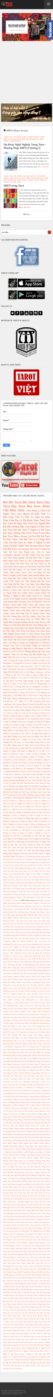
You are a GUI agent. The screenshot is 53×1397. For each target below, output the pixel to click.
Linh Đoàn (21, 751)
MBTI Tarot (22, 180)
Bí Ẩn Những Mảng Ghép (37, 970)
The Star (6, 1237)
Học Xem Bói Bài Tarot (15, 529)
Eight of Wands (8, 877)
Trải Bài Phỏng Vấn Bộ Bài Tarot (21, 1289)
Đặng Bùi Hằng (17, 950)
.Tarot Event (38, 533)
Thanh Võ (23, 1225)
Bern (48, 956)
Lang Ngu (39, 1076)
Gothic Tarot (12, 566)
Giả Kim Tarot (14, 748)
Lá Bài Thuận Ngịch (21, 1096)
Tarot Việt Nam (26, 927)
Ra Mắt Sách (24, 1175)
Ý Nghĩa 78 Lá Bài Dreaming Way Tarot (33, 701)
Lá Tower (21, 771)
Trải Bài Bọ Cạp (12, 1278)
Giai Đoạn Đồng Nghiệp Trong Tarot (26, 710)
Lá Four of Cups (33, 815)
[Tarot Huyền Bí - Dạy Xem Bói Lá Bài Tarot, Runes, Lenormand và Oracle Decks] (7, 4)
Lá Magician (8, 607)
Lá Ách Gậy (24, 774)
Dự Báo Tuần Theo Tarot (14, 631)
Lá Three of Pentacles (42, 768)
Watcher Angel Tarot (35, 1322)
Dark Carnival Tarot (14, 997)
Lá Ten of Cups (44, 827)
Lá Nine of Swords (33, 760)
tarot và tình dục (41, 1339)
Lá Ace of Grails (35, 1093)
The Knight (29, 1234)
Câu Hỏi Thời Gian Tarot (17, 871)
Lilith (20, 1079)
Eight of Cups (31, 874)
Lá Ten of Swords (16, 766)
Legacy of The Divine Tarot (29, 566)
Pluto (48, 1167)
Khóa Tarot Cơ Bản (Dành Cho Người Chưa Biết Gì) (26, 1070)
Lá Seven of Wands (34, 763)
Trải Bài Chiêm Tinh (19, 545)
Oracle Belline (18, 1152)
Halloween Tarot (35, 1032)
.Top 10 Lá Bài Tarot (42, 666)
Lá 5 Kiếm (42, 804)
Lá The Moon (15, 768)
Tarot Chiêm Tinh (36, 1202)
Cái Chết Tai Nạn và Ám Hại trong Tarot (32, 988)
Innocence (16, 1064)
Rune (5, 1184)
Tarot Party (10, 1216)
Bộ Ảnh (15, 789)
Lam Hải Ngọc (29, 1076)
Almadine (18, 953)
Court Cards (36, 789)
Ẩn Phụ (47, 783)
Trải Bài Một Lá (38, 1287)
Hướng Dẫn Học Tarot (40, 581)
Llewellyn (6, 1082)
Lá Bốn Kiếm (43, 1096)
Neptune (10, 1140)
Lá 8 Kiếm (42, 754)
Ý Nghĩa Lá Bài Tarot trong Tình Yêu (24, 1357)
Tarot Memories (8, 1213)
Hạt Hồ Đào (46, 1055)
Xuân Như (28, 1325)
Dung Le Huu (24, 1006)
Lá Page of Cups (29, 675)
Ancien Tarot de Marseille (32, 953)
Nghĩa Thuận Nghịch (42, 1143)
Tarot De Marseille (34, 602)
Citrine (18, 982)
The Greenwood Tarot (10, 1231)
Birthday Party (8, 959)
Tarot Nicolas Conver (33, 1213)
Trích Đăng (15, 1269)
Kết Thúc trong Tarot (31, 892)
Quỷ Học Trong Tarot (36, 587)
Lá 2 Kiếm (11, 754)
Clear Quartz (26, 982)
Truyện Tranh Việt (29, 1266)
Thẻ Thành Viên (44, 1254)
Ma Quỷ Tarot (40, 1123)
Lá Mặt (14, 1105)
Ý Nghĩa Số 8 (34, 1360)
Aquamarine (28, 956)
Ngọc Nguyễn (12, 698)
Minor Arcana (20, 536)
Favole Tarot (23, 877)
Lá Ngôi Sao (31, 751)
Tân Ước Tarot (22, 1304)
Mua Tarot (17, 510)
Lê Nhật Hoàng (42, 1114)
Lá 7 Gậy (26, 754)
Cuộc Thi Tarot (31, 985)
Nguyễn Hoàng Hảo (10, 1146)
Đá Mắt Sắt (16, 1363)
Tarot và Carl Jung (12, 182)
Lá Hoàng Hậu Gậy (21, 686)
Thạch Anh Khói (44, 1248)
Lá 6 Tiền (34, 806)
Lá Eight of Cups (17, 1099)
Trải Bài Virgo (42, 1298)
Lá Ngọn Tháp (34, 1105)
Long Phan (44, 892)
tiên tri (5, 947)
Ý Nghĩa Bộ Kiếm (32, 1348)
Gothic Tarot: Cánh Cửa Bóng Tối (30, 572)
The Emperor (29, 1228)
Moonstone (21, 1131)
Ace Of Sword (45, 950)
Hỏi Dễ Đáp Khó (30, 1061)
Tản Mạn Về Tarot (15, 850)
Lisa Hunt (27, 1079)
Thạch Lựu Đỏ (8, 1254)
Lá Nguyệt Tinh (23, 1105)
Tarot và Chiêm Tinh (42, 842)
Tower (23, 1263)
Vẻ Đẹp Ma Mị (33, 1319)
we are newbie (38, 1342)
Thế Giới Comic (24, 1257)
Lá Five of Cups (36, 812)
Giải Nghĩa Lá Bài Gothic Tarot (19, 1026)
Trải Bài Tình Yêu (29, 1298)
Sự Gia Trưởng (21, 1196)
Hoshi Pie (26, 1047)
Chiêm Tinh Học (25, 789)
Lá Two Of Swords (33, 771)
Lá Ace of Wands (21, 757)
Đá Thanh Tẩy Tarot (14, 856)
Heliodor (31, 1038)
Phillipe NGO (18, 918)
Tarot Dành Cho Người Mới (26, 628)
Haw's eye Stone (21, 1038)
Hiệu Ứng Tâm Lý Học (11, 1044)
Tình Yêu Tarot (38, 607)
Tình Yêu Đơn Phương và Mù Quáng (23, 1310)
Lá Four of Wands (32, 894)
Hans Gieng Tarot (30, 1035)
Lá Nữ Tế (6, 1108)
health (9, 1330)
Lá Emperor (38, 672)
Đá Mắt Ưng (34, 1363)
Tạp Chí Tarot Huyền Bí (27, 1313)
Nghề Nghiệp (15, 141)
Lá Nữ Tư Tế (16, 675)
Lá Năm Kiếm (45, 1105)
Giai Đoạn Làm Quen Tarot (38, 631)
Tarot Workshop (38, 927)
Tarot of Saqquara (9, 1219)
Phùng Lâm (29, 552)
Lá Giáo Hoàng (16, 818)
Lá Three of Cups (16, 833)
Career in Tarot (30, 976)
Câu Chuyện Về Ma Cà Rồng (25, 991)
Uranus (29, 1316)
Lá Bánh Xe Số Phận (36, 757)
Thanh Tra (15, 1225)
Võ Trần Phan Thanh (20, 1319)
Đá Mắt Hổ (7, 1363)
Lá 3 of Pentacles (38, 1088)
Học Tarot (18, 506)
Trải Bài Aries (20, 1275)
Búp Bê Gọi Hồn (32, 859)
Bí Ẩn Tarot (14, 859)
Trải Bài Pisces (39, 1289)
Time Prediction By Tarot (25, 1260)
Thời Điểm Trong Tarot (11, 935)
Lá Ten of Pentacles (10, 830)
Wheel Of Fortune (18, 941)
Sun (11, 924)
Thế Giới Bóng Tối (10, 1257)
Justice (18, 1067)
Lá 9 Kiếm (43, 809)
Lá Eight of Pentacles (31, 1099)
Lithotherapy (8, 637)
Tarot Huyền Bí (25, 513)
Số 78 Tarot (11, 1196)
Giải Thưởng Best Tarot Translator (20, 1029)
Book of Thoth (28, 704)
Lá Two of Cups (34, 730)
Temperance (46, 1222)
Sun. (4, 1190)
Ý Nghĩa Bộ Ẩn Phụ (14, 1351)
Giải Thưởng (28, 883)
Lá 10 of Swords (15, 1088)
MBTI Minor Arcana (30, 139)
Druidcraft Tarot (19, 874)
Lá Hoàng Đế (17, 663)
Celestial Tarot (45, 862)
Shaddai (19, 1184)
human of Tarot (25, 1330)
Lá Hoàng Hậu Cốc (20, 719)
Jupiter (13, 1067)
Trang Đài (30, 1263)
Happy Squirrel (44, 1035)
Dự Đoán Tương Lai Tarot (34, 645)
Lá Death (13, 643)
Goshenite (22, 1032)
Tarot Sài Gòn (27, 1216)
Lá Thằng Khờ (9, 587)
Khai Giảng (32, 1067)
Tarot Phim (18, 1216)
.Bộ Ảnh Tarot (16, 552)
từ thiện (29, 1342)
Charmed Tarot (17, 979)
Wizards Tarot (19, 853)
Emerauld (39, 1008)
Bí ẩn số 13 (22, 859)
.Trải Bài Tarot (25, 539)
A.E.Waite (25, 742)
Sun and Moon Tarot (42, 698)
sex (9, 1336)
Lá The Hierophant (28, 897)
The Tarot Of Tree (9, 932)
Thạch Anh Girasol (30, 1248)
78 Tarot (17, 742)
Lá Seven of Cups (21, 824)
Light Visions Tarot (42, 605)
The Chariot (31, 1225)
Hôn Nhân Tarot (39, 1052)
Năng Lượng (25, 1149)
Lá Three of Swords (10, 771)
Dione (16, 1006)
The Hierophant (24, 1231)
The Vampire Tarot (10, 1240)
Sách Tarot (30, 1193)
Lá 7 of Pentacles (44, 1090)
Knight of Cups (17, 892)
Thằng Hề (10, 666)
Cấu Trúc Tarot (44, 871)
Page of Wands (44, 1152)
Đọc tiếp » (27, 207)
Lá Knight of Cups (14, 897)
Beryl (12, 681)
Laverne (6, 1079)
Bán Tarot (34, 506)
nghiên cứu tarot (30, 1333)
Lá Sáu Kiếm (23, 1108)
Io (21, 1064)
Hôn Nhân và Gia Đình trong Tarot (16, 889)
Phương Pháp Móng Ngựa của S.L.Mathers (19, 1161)
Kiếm (8, 1076)
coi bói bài (36, 1328)
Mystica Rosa (12, 1134)
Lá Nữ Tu (29, 690)
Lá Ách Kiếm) (30, 1114)
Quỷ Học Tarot (12, 1172)
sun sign (44, 1336)
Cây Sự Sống (33, 871)
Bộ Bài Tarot (43, 536)
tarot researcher (44, 944)
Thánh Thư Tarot (16, 1248)
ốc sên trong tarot (16, 1368)
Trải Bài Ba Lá (9, 701)
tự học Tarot (38, 783)
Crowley (40, 865)
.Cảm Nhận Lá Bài (35, 510)
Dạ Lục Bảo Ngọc (35, 1006)
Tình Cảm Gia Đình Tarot (37, 1304)
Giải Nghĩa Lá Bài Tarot (15, 883)
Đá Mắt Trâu (25, 1363)
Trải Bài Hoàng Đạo (12, 616)
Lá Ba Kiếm (46, 1093)
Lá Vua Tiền (23, 733)
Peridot (17, 1155)
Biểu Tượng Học (43, 590)
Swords (9, 1190)
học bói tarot (21, 944)
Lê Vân (17, 900)
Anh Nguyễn (17, 704)
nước (45, 1333)
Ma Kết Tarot (29, 1123)
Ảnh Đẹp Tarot (16, 1366)
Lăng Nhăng (37, 1117)
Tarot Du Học (38, 1205)
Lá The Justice (45, 1108)
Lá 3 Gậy (33, 801)
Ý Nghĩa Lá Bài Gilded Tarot (24, 596)
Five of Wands (19, 1014)
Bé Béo (36, 704)
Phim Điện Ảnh (14, 1158)
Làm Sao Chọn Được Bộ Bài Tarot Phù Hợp (27, 1085)
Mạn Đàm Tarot (37, 1134)
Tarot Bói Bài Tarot (39, 780)
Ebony (20, 1008)
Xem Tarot (43, 941)
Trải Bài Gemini (33, 1281)
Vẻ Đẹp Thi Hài (44, 1319)
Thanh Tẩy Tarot (22, 581)
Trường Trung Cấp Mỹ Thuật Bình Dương (21, 1272)
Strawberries (41, 1187)
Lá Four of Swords (18, 760)
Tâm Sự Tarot (12, 1304)
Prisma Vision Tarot (41, 613)
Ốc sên (32, 1366)
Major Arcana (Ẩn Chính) (35, 1126)
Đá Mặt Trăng (45, 1363)
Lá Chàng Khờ (42, 539)
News (41, 733)
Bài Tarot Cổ (34, 968)
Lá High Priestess (15, 716)
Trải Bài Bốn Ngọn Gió (27, 1278)
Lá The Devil (24, 830)
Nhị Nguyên (39, 1146)
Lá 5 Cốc (34, 804)
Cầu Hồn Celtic (37, 994)
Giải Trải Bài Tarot (39, 1029)
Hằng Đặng (45, 584)
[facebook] (17, 313)
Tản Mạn (40, 1313)
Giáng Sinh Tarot (38, 1020)
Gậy (27, 1032)
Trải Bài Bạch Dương (33, 1275)
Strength (35, 839)
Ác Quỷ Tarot (24, 1345)
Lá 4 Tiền (26, 804)
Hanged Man (17, 1035)
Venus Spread (38, 1316)
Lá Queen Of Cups (40, 690)
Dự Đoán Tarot (36, 792)
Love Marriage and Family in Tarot (32, 1082)
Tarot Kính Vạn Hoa (42, 1210)
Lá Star (44, 725)
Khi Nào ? (40, 1067)
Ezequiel (23, 1011)
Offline (9, 918)
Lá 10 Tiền (10, 801)
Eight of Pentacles (43, 874)
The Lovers (12, 848)
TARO (9, 1202)
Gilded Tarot (27, 578)
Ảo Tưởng (25, 1366)
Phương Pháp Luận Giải (35, 651)
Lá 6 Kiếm (26, 806)
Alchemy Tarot (8, 953)
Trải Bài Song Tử (9, 1295)
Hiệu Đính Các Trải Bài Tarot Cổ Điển (35, 748)
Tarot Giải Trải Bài (17, 1208)
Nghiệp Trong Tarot (32, 1140)
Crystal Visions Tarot (42, 745)
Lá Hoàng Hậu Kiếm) (31, 818)
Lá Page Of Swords (10, 725)
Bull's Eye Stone (26, 959)
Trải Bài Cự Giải (20, 1281)
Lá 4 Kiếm (18, 804)
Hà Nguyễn (31, 1050)
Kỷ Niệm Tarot (17, 1076)
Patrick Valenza (8, 1155)
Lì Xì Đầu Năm (15, 1117)
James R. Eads (39, 1064)
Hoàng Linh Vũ (35, 1047)
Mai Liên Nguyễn (17, 1126)
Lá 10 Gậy (40, 751)
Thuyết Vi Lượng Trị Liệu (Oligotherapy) (30, 1246)
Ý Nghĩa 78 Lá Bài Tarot (30, 739)
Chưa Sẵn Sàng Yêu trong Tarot (34, 979)
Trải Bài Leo (35, 1284)
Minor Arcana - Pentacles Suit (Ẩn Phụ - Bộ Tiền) (32, 906)
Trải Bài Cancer (41, 1278)
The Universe (45, 1237)
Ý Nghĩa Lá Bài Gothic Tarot (20, 575)
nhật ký (39, 1333)
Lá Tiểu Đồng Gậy (18, 695)
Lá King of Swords (17, 690)
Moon (14, 1131)
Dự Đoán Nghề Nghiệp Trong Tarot (29, 137)
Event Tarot (14, 1011)
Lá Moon (46, 722)
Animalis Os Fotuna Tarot (13, 956)
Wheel (10, 853)
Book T (5, 669)
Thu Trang (27, 932)
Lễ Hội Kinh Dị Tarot (30, 1120)
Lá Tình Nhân (15, 625)
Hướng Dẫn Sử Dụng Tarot (32, 622)
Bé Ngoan (24, 970)
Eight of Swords (29, 1008)
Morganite (29, 1131)
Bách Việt (16, 970)
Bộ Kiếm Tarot (36, 973)
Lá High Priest (25, 1102)
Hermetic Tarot (17, 886)
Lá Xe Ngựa (33, 733)
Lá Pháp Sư (21, 587)
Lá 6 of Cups (12, 1090)
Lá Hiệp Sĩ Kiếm (41, 716)
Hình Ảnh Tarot (26, 1052)
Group (9, 795)
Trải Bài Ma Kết (9, 1287)
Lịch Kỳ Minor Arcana (33, 637)
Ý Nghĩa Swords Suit (21, 1360)
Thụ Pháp (46, 1257)
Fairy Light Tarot (34, 1011)
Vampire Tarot (34, 938)
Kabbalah (24, 1067)
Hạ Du (20, 672)
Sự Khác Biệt (39, 924)
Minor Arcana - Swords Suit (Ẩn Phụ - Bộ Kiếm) (20, 909)
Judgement (29, 798)
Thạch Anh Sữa (37, 932)
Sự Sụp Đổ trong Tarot (22, 1199)
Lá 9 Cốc (35, 809)
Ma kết (47, 1123)
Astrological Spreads (11, 555)
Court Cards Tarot (30, 865)
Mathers (25, 903)
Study (48, 1187)
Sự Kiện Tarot (33, 1196)
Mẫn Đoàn (11, 915)
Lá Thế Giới (32, 678)
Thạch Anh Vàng (21, 1251)
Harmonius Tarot (9, 1038)
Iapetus (47, 1061)
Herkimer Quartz (34, 795)
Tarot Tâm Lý (40, 180)
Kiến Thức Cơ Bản (17, 178)
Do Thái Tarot (24, 792)
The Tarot (13, 1237)
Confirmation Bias (38, 982)
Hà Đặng (22, 602)
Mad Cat (6, 1126)
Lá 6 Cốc (10, 806)
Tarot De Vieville (27, 1205)
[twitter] (13, 313)
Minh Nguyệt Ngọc (32, 1128)
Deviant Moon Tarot (40, 545)
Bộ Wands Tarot (33, 862)
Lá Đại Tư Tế (10, 900)
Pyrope (39, 1170)
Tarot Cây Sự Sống (13, 1205)
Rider (14, 1181)
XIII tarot (21, 1325)
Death (16, 792)
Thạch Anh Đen (32, 1251)
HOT (25, 795)
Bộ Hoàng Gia (22, 862)
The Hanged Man (17, 930)
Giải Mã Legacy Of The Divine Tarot (16, 1023)
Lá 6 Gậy (17, 806)
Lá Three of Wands (32, 833)
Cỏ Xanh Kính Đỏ (11, 593)
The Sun (20, 848)
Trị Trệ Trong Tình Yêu (19, 1301)
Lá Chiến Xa (42, 660)
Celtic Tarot (7, 979)
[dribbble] (31, 313)
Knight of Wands (9, 751)
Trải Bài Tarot (10, 548)
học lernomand (37, 1330)
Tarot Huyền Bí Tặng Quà (34, 1208)
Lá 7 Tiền (11, 809)
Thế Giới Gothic (36, 1257)
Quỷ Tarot (10, 1175)
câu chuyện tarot (13, 739)
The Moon (46, 930)
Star (34, 1187)
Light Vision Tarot (25, 605)
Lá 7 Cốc (42, 806)
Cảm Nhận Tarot (32, 584)
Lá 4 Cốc (10, 804)
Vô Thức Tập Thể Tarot (18, 783)
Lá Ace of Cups (32, 713)
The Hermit (28, 930)
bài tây (11, 1328)
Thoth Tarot (38, 848)
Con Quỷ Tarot (18, 865)
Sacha (9, 1184)
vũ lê (10, 947)
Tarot (30, 180)
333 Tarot (32, 950)
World (16, 1325)
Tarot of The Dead (23, 1219)
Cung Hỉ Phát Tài (18, 985)
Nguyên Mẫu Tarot (25, 777)
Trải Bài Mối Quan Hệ (23, 1287)
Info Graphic (7, 1064)
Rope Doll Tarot (34, 1181)
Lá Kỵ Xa (44, 1102)
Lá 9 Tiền (10, 757)
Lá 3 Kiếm (42, 801)
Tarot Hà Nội (7, 1210)
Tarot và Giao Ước (10, 845)
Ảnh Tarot (6, 1366)
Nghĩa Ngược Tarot (26, 1143)
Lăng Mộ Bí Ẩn (26, 1117)
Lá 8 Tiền (27, 809)
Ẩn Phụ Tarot (10, 539)
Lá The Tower (17, 1111)
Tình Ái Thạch (42, 1310)
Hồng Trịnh (41, 1061)
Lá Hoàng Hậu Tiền (35, 719)
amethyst (36, 1325)
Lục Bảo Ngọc (8, 1123)
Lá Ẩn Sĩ (20, 651)
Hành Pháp (46, 1050)
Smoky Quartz (27, 1187)
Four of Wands (33, 877)
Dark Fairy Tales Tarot (31, 997)
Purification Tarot (30, 1170)
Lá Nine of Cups (25, 821)
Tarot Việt (35, 1216)
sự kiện (18, 1339)
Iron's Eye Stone (28, 1064)
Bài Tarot (18, 176)
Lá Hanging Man (13, 1102)
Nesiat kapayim (19, 1140)
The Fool (47, 1228)
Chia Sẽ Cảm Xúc (23, 657)
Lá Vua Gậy (31, 695)
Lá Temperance (32, 643)
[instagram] (36, 313)
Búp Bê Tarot (18, 973)
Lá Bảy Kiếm (33, 1096)
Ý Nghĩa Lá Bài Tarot (39, 529)
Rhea (32, 1178)
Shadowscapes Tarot (25, 698)
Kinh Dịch (7, 892)
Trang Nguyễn (18, 558)
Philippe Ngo (25, 1155)
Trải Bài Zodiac (29, 616)
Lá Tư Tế (11, 651)
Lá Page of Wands (25, 725)
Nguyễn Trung (24, 1146)
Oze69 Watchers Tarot (31, 1152)
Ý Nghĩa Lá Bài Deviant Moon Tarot (35, 1351)
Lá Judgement (35, 686)
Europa (5, 1011)
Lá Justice (21, 643)
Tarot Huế (46, 1208)
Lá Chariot (12, 684)
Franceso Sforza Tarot (31, 1014)
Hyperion (23, 1050)
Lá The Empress (33, 1108)
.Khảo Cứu (8, 137)
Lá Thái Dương (38, 1111)
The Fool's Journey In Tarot (30, 845)
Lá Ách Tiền (37, 836)
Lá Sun (12, 728)
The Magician (37, 930)
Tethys (9, 1225)
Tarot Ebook (29, 842)
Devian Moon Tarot (27, 1003)
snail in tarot (35, 1336)
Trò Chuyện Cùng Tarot (28, 1269)
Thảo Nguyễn (19, 1254)
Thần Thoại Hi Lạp (31, 1254)
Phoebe (30, 1158)
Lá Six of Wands (31, 827)
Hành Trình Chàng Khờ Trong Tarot (36, 886)
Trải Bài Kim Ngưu (24, 1284)
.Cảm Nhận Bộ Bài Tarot (13, 584)
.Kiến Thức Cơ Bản (18, 517)
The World (19, 932)
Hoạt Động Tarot (13, 1050)
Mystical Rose (23, 1134)
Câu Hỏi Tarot (42, 991)
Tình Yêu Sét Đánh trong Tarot (32, 1307)
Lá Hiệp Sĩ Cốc (28, 716)
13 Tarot (26, 950)
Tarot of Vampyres (36, 1219)
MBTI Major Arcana (12, 139)
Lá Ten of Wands (32, 766)
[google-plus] (22, 313)
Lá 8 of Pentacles (9, 1093)
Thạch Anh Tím (8, 1251)
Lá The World (27, 1111)
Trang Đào (39, 1263)
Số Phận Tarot (29, 924)
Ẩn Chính (35, 619)
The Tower (29, 848)
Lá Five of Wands (18, 815)
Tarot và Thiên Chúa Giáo (19, 1222)
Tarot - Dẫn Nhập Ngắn (20, 1202)
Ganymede (43, 1014)
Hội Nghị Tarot (35, 889)
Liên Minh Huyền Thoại (41, 1079)
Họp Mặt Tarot (19, 1061)
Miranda (9, 1131)
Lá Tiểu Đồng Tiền (20, 730)
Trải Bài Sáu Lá (17, 1292)
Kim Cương (31, 1073)
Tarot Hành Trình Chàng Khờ (24, 1210)
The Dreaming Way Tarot (16, 1228)
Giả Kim (47, 1020)
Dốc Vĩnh (14, 1008)
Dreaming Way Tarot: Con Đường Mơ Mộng (25, 669)
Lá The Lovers (21, 678)
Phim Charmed (36, 1155)
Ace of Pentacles (9, 786)
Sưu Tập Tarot (19, 924)
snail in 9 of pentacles (22, 1336)
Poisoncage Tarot (9, 1170)
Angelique (46, 953)
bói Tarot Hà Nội (31, 853)
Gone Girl (14, 1032)
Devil (37, 1003)
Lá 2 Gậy (14, 713)
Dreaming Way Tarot (38, 657)
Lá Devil (30, 684)
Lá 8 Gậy (34, 754)
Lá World (16, 774)
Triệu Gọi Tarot (17, 1266)
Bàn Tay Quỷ (7, 970)
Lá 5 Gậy (21, 713)
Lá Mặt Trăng (14, 648)
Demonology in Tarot (11, 1003)
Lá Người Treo (35, 663)
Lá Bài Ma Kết (8, 1096)
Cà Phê (5, 748)
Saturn (14, 1184)
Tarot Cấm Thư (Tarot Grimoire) (21, 640)
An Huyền (20, 786)
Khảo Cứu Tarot (39, 798)
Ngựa (32, 1146)
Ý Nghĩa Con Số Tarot (21, 947)
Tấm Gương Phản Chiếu (17, 1316)
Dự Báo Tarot (44, 628)
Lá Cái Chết (21, 684)
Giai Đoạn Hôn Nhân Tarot (20, 1017)
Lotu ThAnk (45, 710)
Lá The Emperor (37, 830)
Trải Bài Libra (45, 1284)
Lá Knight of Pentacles (34, 722)
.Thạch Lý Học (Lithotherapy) (31, 561)
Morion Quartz (39, 1131)
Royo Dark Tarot (30, 921)
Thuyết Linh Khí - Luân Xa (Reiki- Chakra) (18, 1243)
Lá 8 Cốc (19, 809)
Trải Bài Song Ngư (43, 1292)
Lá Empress (19, 637)
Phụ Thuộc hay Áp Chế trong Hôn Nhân (30, 1167)
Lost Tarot (14, 1082)
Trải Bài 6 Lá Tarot (40, 935)
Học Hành (6, 1058)
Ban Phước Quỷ (38, 856)
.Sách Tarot (34, 549)
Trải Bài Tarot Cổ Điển (35, 1295)
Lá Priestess (14, 1108)
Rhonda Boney (39, 1178)
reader (40, 853)
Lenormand (13, 1079)
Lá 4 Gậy (19, 754)
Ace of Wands (27, 856)
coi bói (28, 1328)
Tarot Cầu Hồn (15, 927)
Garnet (41, 877)
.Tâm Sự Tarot (43, 552)
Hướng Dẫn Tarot (22, 533)
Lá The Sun (39, 897)
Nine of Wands (15, 1149)
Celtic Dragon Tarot (43, 976)
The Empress (38, 1228)
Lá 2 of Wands (27, 1088)
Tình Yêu (11, 657)
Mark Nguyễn (17, 903)
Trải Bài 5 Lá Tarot (26, 935)
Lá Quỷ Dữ (37, 725)
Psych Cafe (20, 1170)
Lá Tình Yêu (45, 771)
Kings (38, 1073)
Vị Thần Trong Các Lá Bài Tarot (15, 1322)
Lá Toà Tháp (42, 678)
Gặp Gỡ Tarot (18, 795)
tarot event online (27, 1339)
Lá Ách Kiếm (26, 836)
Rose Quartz (45, 1181)
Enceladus (46, 1008)
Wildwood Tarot (32, 941)
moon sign (19, 1333)
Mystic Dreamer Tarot (32, 912)
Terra (4, 1225)
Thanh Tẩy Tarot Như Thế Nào (23, 564)
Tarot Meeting (23, 549)
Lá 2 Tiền (18, 801)
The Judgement (19, 1234)
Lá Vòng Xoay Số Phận (16, 1114)
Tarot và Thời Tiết (35, 1222)
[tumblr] (40, 313)
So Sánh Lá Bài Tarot (41, 777)
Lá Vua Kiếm (13, 733)
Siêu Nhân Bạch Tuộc (13, 1187)
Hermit (37, 1038)
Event (16, 877)
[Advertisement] (26, 73)
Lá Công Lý (42, 713)
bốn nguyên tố (19, 1328)
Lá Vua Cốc (7, 774)
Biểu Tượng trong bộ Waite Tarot (20, 745)
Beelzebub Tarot (39, 956)
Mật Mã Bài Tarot (29, 625)
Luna (9, 1085)
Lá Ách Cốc (15, 836)
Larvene (47, 1076)
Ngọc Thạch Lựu (40, 915)
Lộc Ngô (47, 1120)
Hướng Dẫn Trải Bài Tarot (32, 1055)
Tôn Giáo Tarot (12, 1313)
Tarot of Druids (44, 1216)
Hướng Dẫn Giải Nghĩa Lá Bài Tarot (31, 526)
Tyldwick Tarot (34, 1301)
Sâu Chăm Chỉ (40, 1193)
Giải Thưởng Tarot (40, 883)
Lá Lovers (26, 663)
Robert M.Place (22, 1181)
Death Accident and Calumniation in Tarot (25, 1000)
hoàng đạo (15, 1330)
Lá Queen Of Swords (26, 692)
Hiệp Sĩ (43, 1038)
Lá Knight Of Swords (17, 722)
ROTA (17, 1175)
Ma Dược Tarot (19, 1123)
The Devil (39, 1225)
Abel (38, 950)
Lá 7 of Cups (33, 1090)
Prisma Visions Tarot (22, 607)
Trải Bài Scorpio (29, 1292)
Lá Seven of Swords (18, 763)
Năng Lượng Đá (36, 1149)
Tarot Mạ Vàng (20, 1213)
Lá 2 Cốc (6, 713)
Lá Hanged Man (41, 684)
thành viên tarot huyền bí (17, 1342)
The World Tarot (44, 1240)
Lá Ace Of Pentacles (22, 1093)
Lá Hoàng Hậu (35, 1102)
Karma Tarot (45, 889)
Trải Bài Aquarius (9, 1275)
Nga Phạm (19, 915)
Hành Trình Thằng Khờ (11, 1052)
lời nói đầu (11, 1333)
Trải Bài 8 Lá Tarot (43, 1272)
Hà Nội (38, 1050)
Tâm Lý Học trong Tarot (23, 666)
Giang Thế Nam (12, 1020)
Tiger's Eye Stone (9, 1260)
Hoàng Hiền (13, 602)
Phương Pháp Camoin (42, 1158)
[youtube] (26, 313)
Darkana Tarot (8, 874)
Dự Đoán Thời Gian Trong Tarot (19, 707)
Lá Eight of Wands (18, 894)
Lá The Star (7, 1111)
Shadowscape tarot (25, 839)
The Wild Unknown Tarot (27, 1240)
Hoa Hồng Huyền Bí (27, 1044)
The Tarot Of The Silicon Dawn (28, 1237)
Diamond (10, 1006)
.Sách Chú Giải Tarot (26, 590)
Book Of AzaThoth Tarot (33, 786)
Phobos (23, 1158)
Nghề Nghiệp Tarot (14, 736)
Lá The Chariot (22, 728)
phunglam (35, 944)
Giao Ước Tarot (25, 880)
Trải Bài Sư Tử (21, 1295)
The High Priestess (36, 1231)
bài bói (30, 783)
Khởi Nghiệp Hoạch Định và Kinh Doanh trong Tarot (26, 634)
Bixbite (16, 959)
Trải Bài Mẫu (24, 938)
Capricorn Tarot (18, 976)
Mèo (30, 1134)
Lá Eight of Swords (22, 812)
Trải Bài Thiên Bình (15, 1298)
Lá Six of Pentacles (17, 827)
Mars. (48, 1126)
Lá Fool (32, 536)
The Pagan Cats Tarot (42, 1234)
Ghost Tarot (15, 880)
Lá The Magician (41, 692)
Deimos (47, 1000)
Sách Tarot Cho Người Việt (33, 736)
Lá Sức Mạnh (37, 648)
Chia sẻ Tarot (7, 865)
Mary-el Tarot (12, 839)
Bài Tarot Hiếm (44, 968)
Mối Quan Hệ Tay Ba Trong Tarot (23, 1137)
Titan (37, 1260)
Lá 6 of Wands (23, 1090)
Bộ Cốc (14, 862)
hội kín (28, 944)
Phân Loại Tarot (17, 921)
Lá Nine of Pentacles (39, 821)
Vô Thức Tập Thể (31, 850)
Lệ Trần (40, 1120)
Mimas (22, 1128)
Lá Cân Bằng (29, 672)
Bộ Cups (27, 973)
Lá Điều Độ (34, 774)
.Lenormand (7, 704)
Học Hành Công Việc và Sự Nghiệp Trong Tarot (28, 1058)
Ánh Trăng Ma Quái (37, 1345)
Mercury (6, 1128)
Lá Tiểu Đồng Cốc (36, 728)
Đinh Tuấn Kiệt (44, 1360)
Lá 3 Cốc (26, 801)
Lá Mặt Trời (26, 648)
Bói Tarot (8, 533)
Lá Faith (42, 1099)
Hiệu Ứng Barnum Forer (41, 1041)
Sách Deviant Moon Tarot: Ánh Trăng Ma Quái (29, 1190)
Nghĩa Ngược (12, 1143)
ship (12, 1336)
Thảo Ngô (46, 932)
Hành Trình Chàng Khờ (15, 798)
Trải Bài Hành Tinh (33, 558)
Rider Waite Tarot (36, 520)
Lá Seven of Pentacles (36, 824)
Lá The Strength (27, 768)
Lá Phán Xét (42, 675)
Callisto (10, 976)
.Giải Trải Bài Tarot (13, 542)
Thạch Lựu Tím (44, 1251)
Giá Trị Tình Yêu (25, 1020)
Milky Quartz (14, 1128)
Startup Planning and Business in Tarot (17, 780)
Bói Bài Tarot (29, 176)
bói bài (13, 944)
